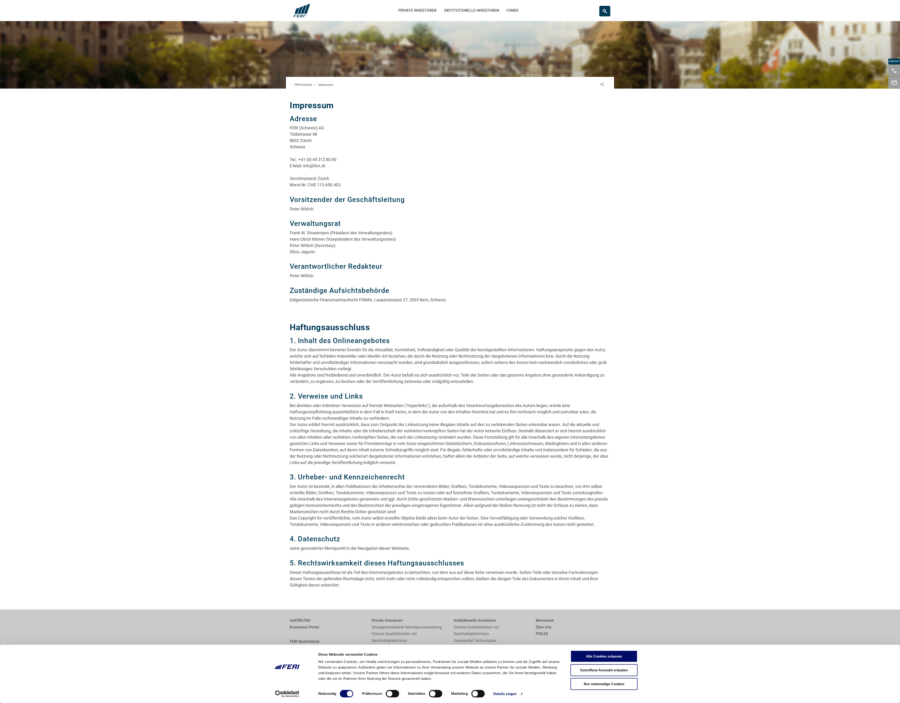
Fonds (512, 10)
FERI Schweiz (303, 84)
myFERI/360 (300, 620)
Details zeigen (505, 694)
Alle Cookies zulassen (604, 656)
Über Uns (543, 627)
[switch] (392, 693)
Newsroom (545, 620)
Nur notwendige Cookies (604, 684)
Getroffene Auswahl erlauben (604, 670)
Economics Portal (304, 627)
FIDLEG (542, 634)
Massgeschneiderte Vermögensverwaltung (407, 627)
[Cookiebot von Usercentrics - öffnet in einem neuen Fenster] (287, 693)
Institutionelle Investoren (471, 10)
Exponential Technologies (475, 640)
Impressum (325, 84)
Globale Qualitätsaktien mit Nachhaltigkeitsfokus (394, 637)
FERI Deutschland (304, 641)
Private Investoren (417, 10)
